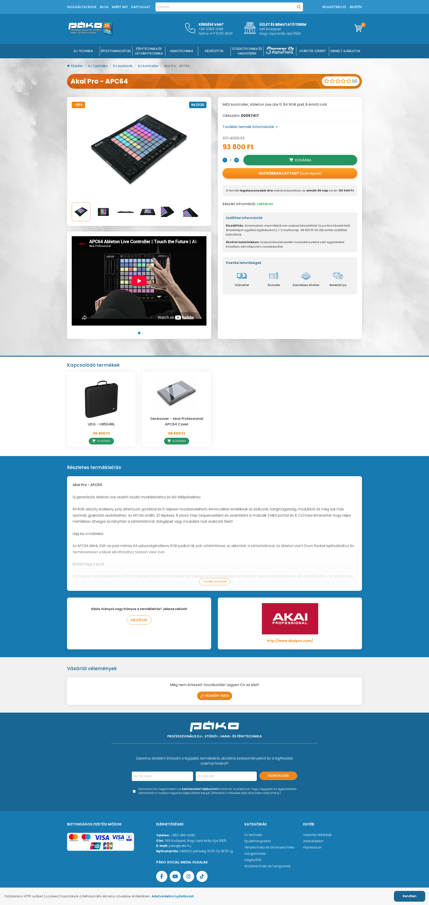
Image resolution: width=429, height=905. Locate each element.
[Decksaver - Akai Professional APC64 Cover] (177, 394)
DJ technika (253, 835)
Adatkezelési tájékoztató (200, 789)
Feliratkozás (278, 776)
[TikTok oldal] (202, 876)
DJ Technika (83, 51)
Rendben (409, 896)
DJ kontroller (148, 66)
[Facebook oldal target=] (161, 876)
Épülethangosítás (257, 841)
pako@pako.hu (180, 846)
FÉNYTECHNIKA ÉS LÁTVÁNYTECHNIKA (149, 51)
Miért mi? (120, 7)
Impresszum (312, 847)
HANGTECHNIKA (181, 51)
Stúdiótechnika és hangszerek (267, 866)
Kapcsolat (140, 7)
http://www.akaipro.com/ (290, 640)
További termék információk (248, 126)
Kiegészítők (252, 860)
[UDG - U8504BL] (101, 399)
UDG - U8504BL (101, 424)
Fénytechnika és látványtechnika (269, 847)
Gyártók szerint (312, 51)
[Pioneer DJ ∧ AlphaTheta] (280, 51)
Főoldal (77, 66)
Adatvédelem (313, 841)
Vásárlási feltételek (317, 835)
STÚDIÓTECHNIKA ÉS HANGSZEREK (247, 51)
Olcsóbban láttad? (290, 173)
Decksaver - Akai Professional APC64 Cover (176, 421)
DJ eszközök (123, 66)
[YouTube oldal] (175, 876)
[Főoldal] (90, 34)
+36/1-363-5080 (182, 835)
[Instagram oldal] (188, 876)
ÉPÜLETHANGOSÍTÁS (116, 51)
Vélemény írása (217, 696)
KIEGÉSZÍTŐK (214, 51)
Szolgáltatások (82, 7)
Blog (104, 7)
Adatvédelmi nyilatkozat (172, 896)
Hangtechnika (255, 854)
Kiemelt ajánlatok (345, 51)
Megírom (139, 620)
